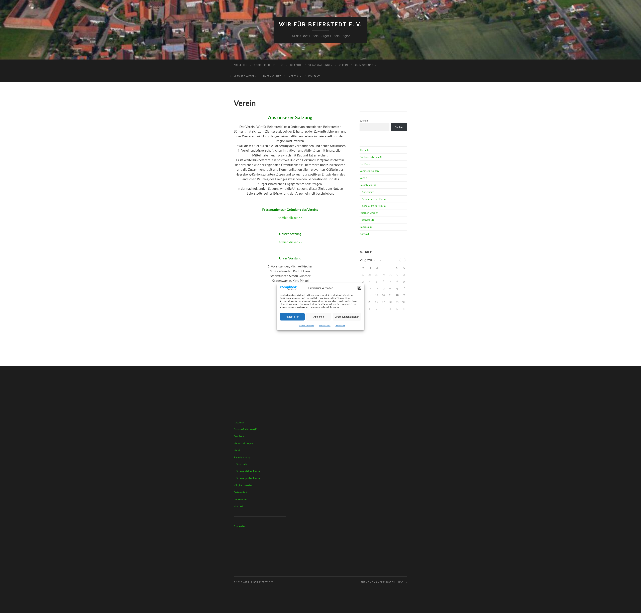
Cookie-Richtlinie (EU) (268, 65)
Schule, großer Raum (374, 205)
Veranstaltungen (320, 65)
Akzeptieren (292, 316)
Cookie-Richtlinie (306, 325)
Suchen (364, 120)
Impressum (340, 325)
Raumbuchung (364, 65)
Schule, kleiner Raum (374, 198)
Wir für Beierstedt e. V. (320, 24)
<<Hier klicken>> (290, 217)
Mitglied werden (245, 76)
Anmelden (240, 526)
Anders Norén (385, 582)
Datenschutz (325, 325)
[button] (359, 288)
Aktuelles (240, 65)
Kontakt (314, 76)
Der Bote (296, 65)
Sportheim (368, 191)
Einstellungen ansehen (347, 316)
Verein (343, 65)
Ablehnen (318, 316)
